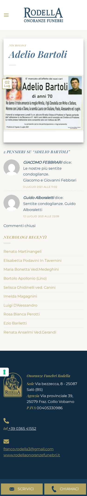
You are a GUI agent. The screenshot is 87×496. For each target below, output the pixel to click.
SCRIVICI (26, 489)
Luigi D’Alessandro (20, 305)
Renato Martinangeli (22, 251)
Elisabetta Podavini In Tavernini (32, 260)
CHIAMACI (69, 489)
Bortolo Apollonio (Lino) (25, 278)
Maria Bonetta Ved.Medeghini (31, 269)
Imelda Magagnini (20, 296)
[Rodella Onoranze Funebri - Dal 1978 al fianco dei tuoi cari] (43, 15)
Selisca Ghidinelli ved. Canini (29, 287)
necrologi (17, 45)
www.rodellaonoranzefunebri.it (31, 455)
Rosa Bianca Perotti (21, 314)
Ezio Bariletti (15, 323)
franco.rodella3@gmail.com (28, 449)
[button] (6, 15)
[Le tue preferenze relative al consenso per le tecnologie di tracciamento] (4, 372)
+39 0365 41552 (22, 428)
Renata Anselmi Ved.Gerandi (29, 332)
